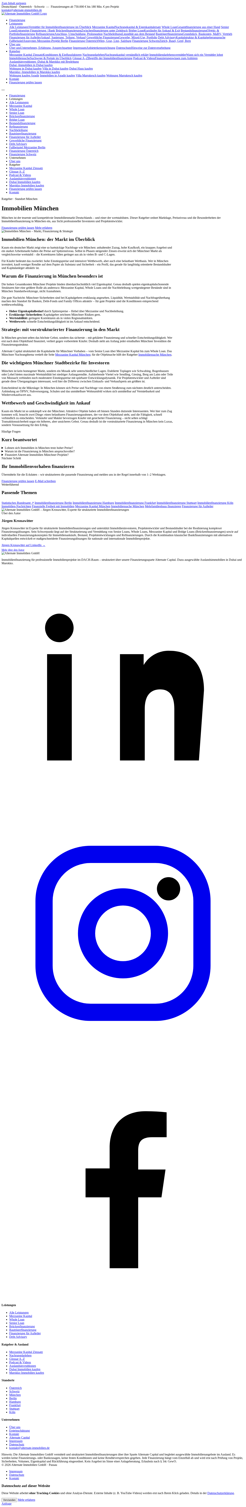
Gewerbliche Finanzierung (25, 140)
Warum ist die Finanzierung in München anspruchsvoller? (40, 451)
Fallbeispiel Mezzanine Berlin (27, 147)
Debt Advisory (18, 144)
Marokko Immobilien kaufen (26, 185)
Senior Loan (16, 112)
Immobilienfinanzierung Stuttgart (177, 502)
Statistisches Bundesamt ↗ (18, 502)
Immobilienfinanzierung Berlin (53, 502)
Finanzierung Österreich (23, 150)
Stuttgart (14, 1408)
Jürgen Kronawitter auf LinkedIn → (23, 545)
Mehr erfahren (43, 227)
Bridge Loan (17, 119)
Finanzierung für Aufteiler (25, 137)
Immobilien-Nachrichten (16, 506)
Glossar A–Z (17, 171)
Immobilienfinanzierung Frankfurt (135, 502)
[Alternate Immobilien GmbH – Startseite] (24, 13)
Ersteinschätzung (19, 1430)
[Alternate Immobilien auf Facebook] (123, 1297)
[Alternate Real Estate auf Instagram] (123, 1053)
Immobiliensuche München (154, 354)
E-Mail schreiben (45, 481)
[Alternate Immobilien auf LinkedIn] (123, 810)
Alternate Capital (19, 1437)
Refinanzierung (18, 126)
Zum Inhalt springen (14, 3)
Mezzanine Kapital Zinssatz (26, 168)
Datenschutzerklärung (220, 1493)
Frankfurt (15, 1405)
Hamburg (15, 1401)
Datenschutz (16, 1444)
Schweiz (14, 1391)
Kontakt (14, 79)
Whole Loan (16, 109)
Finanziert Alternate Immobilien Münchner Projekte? (37, 454)
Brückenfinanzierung (22, 116)
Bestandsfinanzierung (22, 123)
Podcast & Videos (20, 175)
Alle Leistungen (19, 102)
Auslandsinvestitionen (22, 178)
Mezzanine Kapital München (72, 354)
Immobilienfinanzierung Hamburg (93, 502)
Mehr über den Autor (13, 549)
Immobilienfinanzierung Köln (215, 502)
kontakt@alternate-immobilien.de (22, 10)
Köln (12, 1412)
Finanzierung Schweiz (22, 154)
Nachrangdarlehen (20, 1355)
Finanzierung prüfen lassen (25, 82)
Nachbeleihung (18, 130)
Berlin (13, 1398)
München (15, 1394)
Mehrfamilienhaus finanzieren (163, 506)
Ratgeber (14, 51)
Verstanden (9, 1500)
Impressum (15, 1441)
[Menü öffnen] (3, 90)
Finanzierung (17, 20)
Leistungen (16, 23)
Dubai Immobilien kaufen (24, 182)
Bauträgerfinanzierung (22, 133)
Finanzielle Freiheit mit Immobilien (53, 506)
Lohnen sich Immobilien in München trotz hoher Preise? (39, 447)
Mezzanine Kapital (20, 105)
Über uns (14, 44)
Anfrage (7, 1503)
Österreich (15, 1388)
